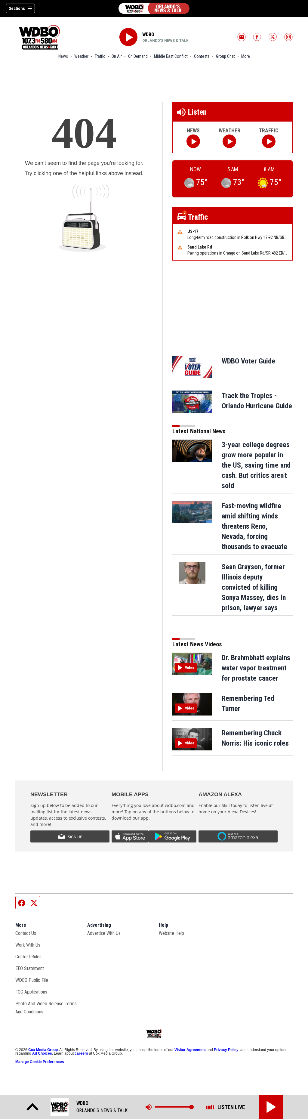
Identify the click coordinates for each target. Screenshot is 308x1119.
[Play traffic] (269, 141)
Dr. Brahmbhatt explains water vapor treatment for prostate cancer (256, 668)
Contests (202, 56)
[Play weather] (229, 141)
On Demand (138, 56)
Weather (81, 56)
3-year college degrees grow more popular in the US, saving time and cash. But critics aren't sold (256, 465)
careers (81, 1053)
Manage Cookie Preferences (39, 1062)
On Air (117, 56)
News (63, 56)
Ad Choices (42, 1053)
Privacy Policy (226, 1050)
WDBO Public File (31, 980)
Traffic (100, 56)
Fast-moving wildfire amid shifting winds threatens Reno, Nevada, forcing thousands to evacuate (254, 526)
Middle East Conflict (171, 56)
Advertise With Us (104, 933)
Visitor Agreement (190, 1050)
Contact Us (25, 933)
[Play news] (193, 141)
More (245, 56)
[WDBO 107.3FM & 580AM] (154, 8)
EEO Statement (29, 968)
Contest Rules (28, 957)
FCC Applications (31, 992)
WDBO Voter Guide (248, 361)
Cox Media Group (43, 1050)
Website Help (171, 933)
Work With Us (27, 945)
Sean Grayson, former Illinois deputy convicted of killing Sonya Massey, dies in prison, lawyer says (254, 587)
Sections (17, 8)
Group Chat (225, 56)
